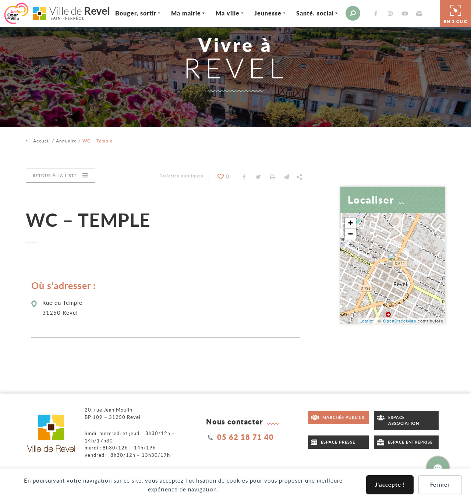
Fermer (440, 484)
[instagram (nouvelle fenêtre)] (392, 13)
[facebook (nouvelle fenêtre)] (377, 13)
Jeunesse (267, 13)
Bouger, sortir (135, 13)
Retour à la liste (55, 175)
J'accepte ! (390, 484)
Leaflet (367, 321)
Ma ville (228, 13)
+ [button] (350, 222)
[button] (418, 13)
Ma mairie (186, 13)
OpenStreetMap (399, 321)
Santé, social (315, 13)
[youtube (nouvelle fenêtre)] (406, 13)
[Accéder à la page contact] (438, 468)
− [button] (350, 234)
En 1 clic (455, 21)
